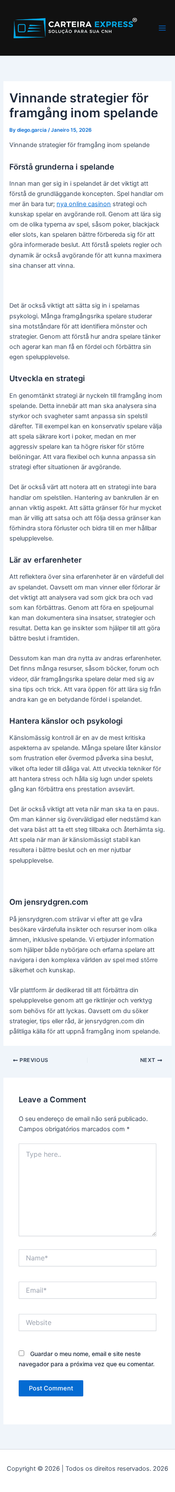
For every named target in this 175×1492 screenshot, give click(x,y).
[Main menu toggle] (162, 28)
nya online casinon (83, 204)
